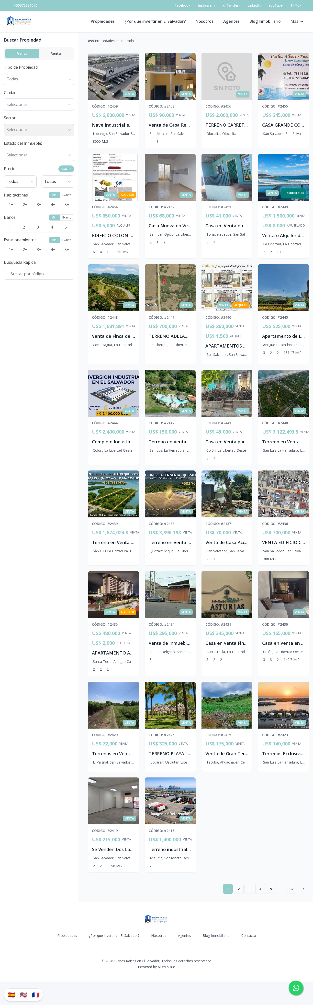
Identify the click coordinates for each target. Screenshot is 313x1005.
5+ (67, 204)
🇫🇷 (35, 995)
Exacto (66, 195)
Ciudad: (10, 92)
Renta (56, 53)
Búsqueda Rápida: (20, 262)
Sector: (10, 117)
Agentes (231, 21)
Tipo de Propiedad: (21, 67)
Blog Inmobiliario (265, 21)
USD (64, 169)
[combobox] (7, 104)
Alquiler (123, 226)
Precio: (10, 168)
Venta (22, 53)
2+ (25, 204)
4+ (53, 204)
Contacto (248, 935)
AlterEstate (166, 966)
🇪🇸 (11, 995)
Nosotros (204, 21)
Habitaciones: (16, 195)
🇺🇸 (23, 995)
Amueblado (296, 226)
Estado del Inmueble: (23, 143)
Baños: (10, 217)
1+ (11, 204)
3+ (39, 204)
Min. (54, 195)
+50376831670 (25, 5)
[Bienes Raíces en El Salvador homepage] (20, 21)
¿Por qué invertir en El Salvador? (155, 21)
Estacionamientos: (20, 239)
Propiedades (103, 21)
